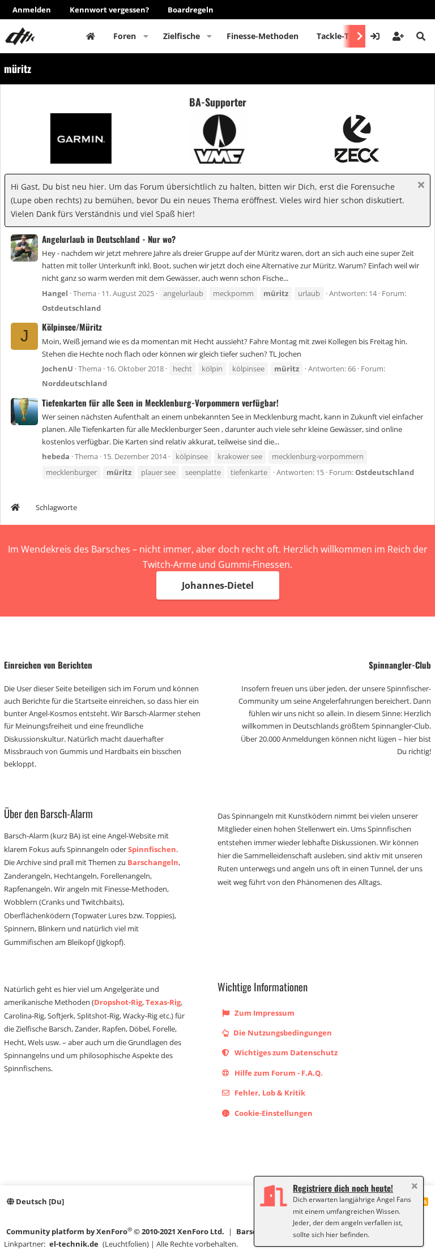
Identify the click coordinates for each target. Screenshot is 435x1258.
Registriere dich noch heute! (343, 1188)
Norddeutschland (74, 383)
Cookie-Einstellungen (273, 1113)
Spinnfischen (152, 849)
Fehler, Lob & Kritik (269, 1093)
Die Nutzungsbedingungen (282, 1033)
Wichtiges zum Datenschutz (285, 1052)
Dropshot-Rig (118, 1002)
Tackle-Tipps (341, 36)
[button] (145, 36)
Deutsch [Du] (39, 1201)
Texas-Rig (163, 1002)
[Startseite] (15, 508)
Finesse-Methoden (262, 36)
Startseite (91, 36)
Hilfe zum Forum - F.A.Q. (278, 1073)
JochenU (57, 368)
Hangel (55, 293)
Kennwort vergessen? (109, 10)
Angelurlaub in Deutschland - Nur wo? (109, 239)
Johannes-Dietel (218, 585)
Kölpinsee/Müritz (72, 326)
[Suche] (421, 36)
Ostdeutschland (71, 308)
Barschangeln (152, 862)
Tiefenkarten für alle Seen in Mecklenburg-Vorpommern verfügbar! (160, 402)
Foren (124, 36)
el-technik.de (74, 1244)
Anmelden (31, 10)
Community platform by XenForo (115, 1231)
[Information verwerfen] (419, 186)
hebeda (56, 456)
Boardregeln (191, 10)
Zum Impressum (264, 1013)
